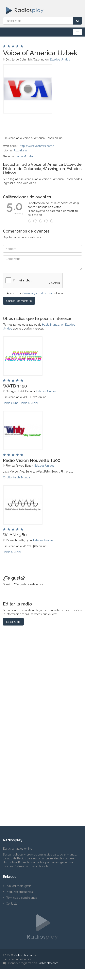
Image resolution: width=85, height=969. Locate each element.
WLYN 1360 (15, 534)
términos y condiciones (37, 293)
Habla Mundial (24, 156)
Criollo (7, 477)
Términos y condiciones (21, 897)
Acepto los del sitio (35, 293)
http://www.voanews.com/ (37, 145)
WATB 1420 (15, 386)
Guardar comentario (19, 300)
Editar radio (13, 621)
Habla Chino (11, 403)
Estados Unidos (60, 59)
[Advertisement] (22, 122)
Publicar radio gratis (18, 885)
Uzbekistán (21, 150)
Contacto (12, 903)
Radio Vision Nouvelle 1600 (31, 460)
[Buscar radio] (77, 21)
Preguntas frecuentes (19, 891)
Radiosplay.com (24, 955)
